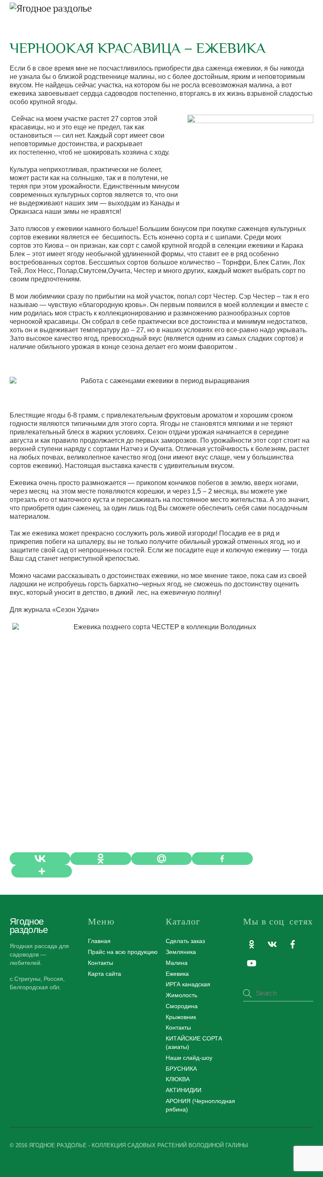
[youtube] (251, 962)
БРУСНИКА (181, 1068)
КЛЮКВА (178, 1079)
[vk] (272, 943)
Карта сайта (104, 973)
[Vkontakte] (40, 858)
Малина (177, 962)
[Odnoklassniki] (100, 858)
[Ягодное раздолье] (51, 8)
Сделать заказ (185, 941)
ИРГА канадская (188, 984)
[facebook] (292, 943)
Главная (99, 941)
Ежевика (177, 973)
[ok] (251, 943)
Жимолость (181, 995)
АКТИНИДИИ (183, 1090)
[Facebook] (222, 858)
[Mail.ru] (161, 858)
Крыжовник (181, 1017)
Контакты (100, 962)
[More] (42, 871)
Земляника (181, 951)
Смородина (182, 1006)
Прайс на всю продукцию (123, 951)
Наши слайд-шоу (189, 1057)
